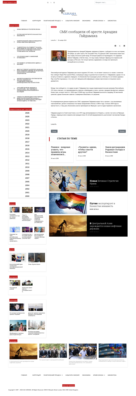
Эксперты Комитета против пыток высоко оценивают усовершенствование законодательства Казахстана (29, 80)
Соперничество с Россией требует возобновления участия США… (27, 236)
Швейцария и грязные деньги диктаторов (16, 333)
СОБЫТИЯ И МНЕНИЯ (72, 20)
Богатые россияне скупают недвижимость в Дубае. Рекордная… (36, 333)
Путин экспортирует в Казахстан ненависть (29, 35)
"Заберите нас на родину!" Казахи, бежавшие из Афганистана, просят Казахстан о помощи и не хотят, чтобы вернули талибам (29, 49)
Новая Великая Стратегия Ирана (28, 29)
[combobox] (105, 2)
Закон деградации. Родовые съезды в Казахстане (115, 149)
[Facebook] (47, 2)
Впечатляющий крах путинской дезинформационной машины (16, 266)
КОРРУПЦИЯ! (36, 20)
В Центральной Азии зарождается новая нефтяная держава (29, 41)
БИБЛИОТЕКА (112, 20)
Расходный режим (13, 288)
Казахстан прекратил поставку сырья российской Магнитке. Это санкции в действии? (80, 363)
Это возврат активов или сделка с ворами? (29, 63)
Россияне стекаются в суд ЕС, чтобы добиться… (15, 216)
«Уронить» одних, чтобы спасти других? (87, 149)
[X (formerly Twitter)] (119, 45)
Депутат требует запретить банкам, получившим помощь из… (36, 314)
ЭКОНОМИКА (86, 20)
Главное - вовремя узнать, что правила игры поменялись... (60, 151)
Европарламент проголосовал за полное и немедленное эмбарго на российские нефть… (112, 360)
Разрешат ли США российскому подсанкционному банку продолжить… (15, 238)
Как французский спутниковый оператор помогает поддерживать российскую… (38, 218)
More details (94, 186)
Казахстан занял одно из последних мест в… (27, 289)
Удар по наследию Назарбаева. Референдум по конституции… (27, 217)
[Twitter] (51, 2)
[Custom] (54, 2)
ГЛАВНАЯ (24, 20)
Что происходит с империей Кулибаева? (27, 57)
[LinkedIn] (124, 45)
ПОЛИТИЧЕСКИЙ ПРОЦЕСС (52, 20)
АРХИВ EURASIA (98, 20)
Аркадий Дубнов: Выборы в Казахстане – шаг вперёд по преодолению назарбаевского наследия (28, 89)
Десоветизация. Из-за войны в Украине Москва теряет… (39, 236)
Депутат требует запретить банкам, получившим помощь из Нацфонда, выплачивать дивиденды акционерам (30, 71)
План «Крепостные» (34, 264)
